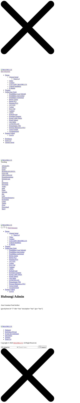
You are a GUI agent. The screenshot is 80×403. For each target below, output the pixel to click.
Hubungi (8, 330)
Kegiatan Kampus (15, 116)
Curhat (11, 107)
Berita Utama (13, 99)
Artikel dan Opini (11, 92)
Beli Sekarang (5, 71)
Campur (11, 111)
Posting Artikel (10, 133)
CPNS (11, 113)
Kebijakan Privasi (11, 332)
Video (11, 81)
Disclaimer (8, 335)
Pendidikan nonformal (16, 98)
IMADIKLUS (18, 343)
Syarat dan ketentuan (12, 334)
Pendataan (8, 139)
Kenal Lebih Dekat (15, 118)
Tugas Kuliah (13, 129)
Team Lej (16, 79)
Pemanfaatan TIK (15, 126)
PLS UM (12, 109)
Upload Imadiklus (15, 86)
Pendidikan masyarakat (16, 96)
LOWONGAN (14, 124)
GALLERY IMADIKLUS (18, 84)
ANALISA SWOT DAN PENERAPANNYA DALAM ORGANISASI (8, 170)
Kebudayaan (13, 114)
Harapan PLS (13, 103)
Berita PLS (12, 101)
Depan (7, 75)
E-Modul (12, 88)
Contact (11, 82)
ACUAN (12, 105)
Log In (11, 135)
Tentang (7, 90)
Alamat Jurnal (13, 77)
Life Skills (12, 122)
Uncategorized (14, 131)
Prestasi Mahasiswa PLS (17, 128)
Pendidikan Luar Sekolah (17, 94)
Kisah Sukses (13, 120)
